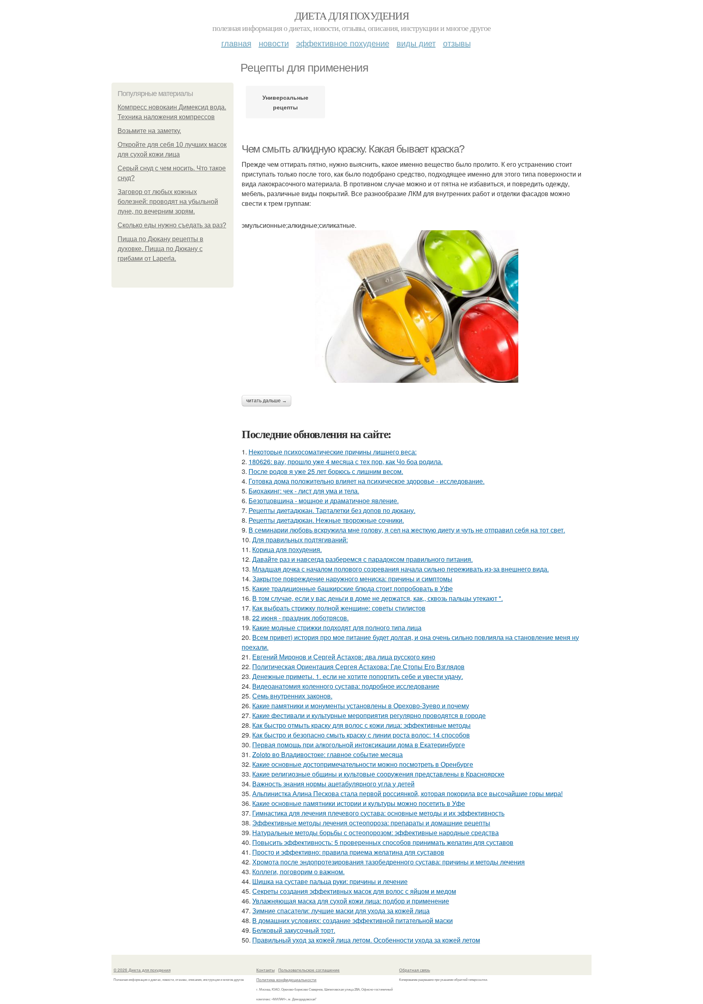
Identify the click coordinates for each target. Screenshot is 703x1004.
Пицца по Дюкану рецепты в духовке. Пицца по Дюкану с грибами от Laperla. (160, 249)
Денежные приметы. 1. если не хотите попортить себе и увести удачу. (357, 676)
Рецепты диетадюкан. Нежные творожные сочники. (326, 520)
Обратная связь (414, 970)
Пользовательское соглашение (309, 970)
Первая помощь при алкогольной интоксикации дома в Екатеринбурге (358, 744)
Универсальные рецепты (285, 102)
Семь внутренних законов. (292, 696)
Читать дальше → (266, 401)
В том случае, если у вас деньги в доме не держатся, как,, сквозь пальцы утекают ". (377, 598)
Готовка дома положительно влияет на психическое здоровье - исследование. (367, 481)
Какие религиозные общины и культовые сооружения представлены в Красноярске (378, 774)
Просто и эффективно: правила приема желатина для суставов (348, 852)
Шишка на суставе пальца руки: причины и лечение (330, 881)
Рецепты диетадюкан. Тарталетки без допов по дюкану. (332, 510)
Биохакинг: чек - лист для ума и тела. (304, 490)
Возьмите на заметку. (149, 130)
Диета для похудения (352, 15)
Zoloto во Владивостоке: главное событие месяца (327, 754)
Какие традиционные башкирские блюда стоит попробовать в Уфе (352, 588)
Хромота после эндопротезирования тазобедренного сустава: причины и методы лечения (388, 861)
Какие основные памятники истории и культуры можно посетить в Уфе (358, 803)
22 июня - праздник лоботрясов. (300, 617)
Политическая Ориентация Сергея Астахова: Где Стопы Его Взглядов (358, 666)
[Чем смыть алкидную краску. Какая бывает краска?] (417, 306)
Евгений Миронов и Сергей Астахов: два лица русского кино (343, 656)
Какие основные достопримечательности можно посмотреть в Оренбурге (362, 764)
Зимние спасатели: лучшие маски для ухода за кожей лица (341, 910)
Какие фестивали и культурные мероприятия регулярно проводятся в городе (369, 715)
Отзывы (457, 43)
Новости (274, 43)
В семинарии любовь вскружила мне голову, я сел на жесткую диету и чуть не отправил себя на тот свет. (407, 530)
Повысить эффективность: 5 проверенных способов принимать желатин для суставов (382, 842)
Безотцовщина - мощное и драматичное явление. (324, 500)
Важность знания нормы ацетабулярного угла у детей (333, 783)
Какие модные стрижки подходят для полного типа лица (336, 627)
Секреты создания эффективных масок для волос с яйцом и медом (354, 891)
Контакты (265, 970)
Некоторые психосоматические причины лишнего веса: (333, 451)
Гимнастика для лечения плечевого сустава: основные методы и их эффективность (378, 813)
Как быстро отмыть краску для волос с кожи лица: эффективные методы (361, 725)
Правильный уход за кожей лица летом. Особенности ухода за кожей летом (366, 940)
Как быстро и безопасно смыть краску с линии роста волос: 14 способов (361, 735)
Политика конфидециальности (286, 979)
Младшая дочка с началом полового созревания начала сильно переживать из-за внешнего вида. (400, 569)
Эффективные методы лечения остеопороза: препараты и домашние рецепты (371, 822)
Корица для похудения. (287, 549)
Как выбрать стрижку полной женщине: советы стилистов (339, 608)
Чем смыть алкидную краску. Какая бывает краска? (353, 149)
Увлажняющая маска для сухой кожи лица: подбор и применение (350, 901)
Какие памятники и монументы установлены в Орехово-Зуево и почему (360, 705)
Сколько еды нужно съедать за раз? (172, 225)
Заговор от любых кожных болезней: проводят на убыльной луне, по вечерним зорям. (168, 201)
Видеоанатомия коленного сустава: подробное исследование (345, 686)
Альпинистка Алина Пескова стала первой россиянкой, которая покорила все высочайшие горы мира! (407, 793)
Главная (236, 43)
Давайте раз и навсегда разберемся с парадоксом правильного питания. (362, 559)
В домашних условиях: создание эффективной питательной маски (352, 920)
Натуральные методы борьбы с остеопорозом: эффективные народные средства (375, 832)
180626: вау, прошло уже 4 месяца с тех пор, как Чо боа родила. (346, 461)
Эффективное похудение (342, 43)
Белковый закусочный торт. (293, 930)
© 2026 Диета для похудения (142, 970)
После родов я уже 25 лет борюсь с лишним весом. (326, 471)
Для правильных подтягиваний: (300, 539)
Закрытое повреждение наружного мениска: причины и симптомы (352, 578)
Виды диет (416, 43)
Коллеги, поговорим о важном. (298, 871)
